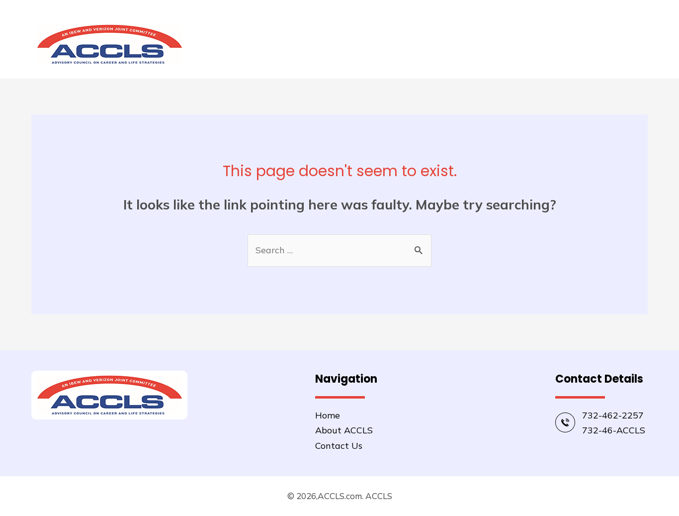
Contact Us (338, 445)
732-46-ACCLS (613, 430)
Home (549, 44)
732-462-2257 (613, 415)
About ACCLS (610, 44)
